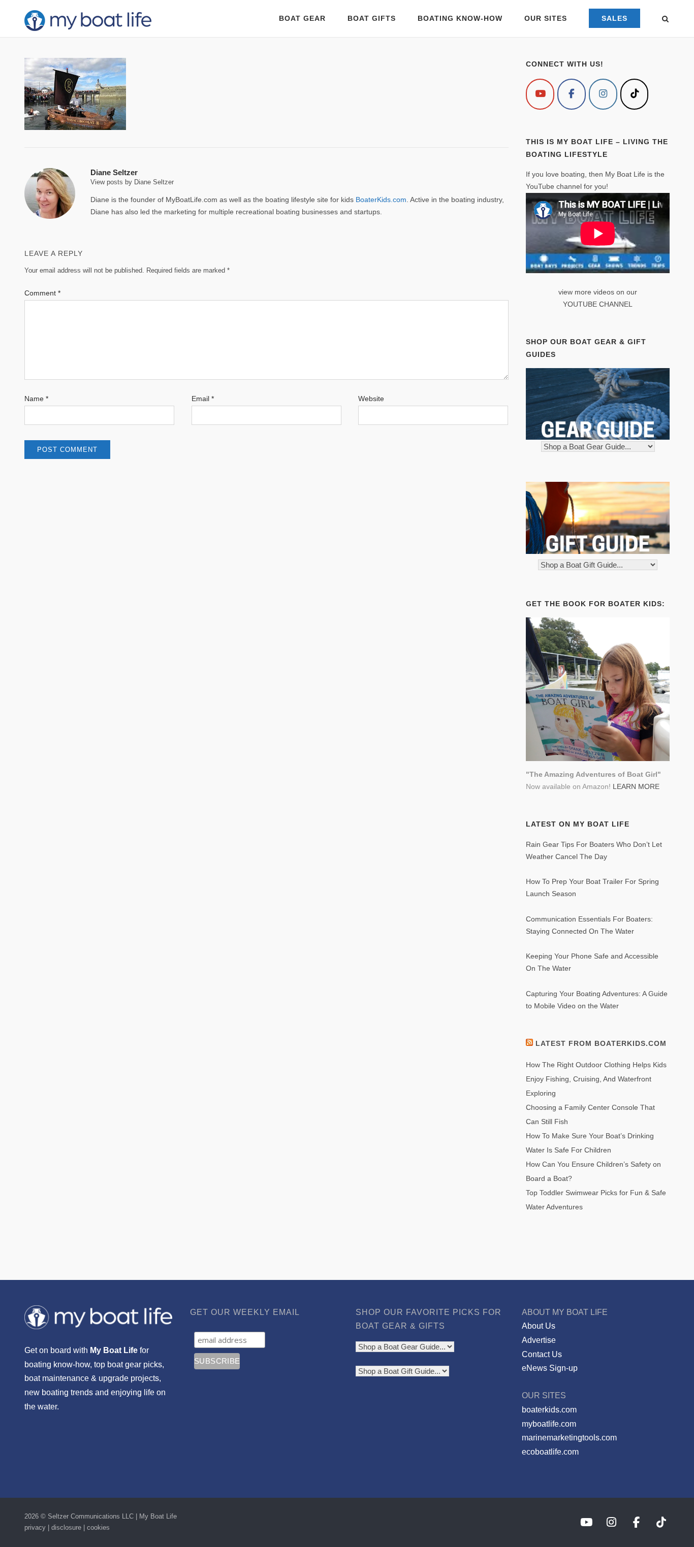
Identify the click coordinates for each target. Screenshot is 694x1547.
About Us (538, 1326)
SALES (614, 18)
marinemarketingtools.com (569, 1437)
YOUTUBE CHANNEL (598, 304)
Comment (42, 293)
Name (36, 398)
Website (371, 398)
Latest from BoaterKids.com (601, 1043)
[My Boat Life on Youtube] (540, 94)
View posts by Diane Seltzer (132, 182)
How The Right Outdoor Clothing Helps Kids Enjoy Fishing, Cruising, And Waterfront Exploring (596, 1079)
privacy (35, 1527)
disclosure (66, 1527)
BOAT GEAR (302, 18)
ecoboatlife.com (550, 1451)
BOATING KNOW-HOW (460, 18)
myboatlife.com (549, 1424)
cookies (98, 1527)
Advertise (539, 1340)
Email (203, 398)
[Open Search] (665, 19)
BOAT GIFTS (372, 18)
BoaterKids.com (381, 199)
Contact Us (542, 1354)
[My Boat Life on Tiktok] (634, 94)
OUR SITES (545, 18)
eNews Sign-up (550, 1368)
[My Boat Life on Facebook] (571, 94)
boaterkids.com (549, 1409)
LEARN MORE (636, 786)
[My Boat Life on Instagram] (603, 94)
